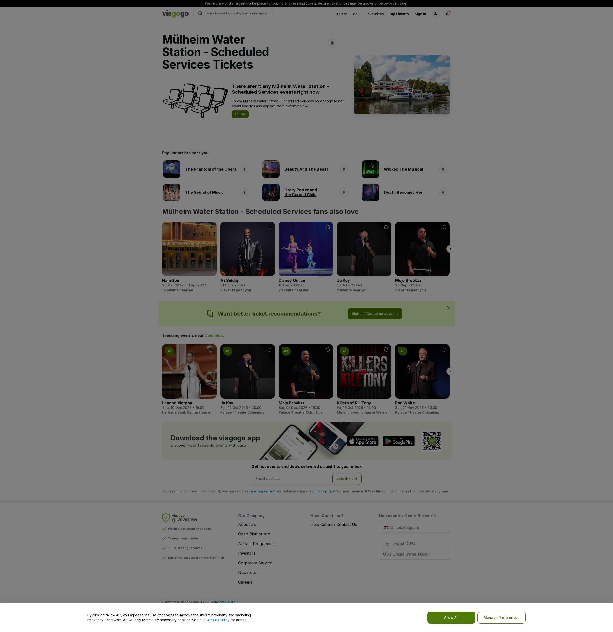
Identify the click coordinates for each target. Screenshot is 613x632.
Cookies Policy (218, 620)
